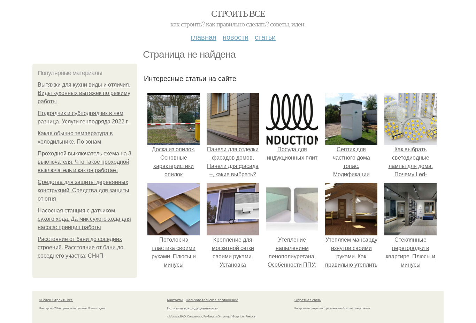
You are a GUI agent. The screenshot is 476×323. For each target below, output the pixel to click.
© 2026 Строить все (56, 299)
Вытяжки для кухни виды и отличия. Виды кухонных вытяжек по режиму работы (84, 93)
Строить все (238, 13)
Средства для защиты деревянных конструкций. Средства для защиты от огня (83, 190)
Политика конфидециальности (192, 308)
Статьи (265, 37)
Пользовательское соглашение (212, 299)
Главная (203, 37)
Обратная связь (307, 299)
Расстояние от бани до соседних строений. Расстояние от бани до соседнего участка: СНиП (80, 247)
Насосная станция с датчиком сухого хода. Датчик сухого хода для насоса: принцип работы (84, 219)
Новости (235, 37)
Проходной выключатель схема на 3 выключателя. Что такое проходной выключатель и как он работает (84, 162)
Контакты (175, 299)
